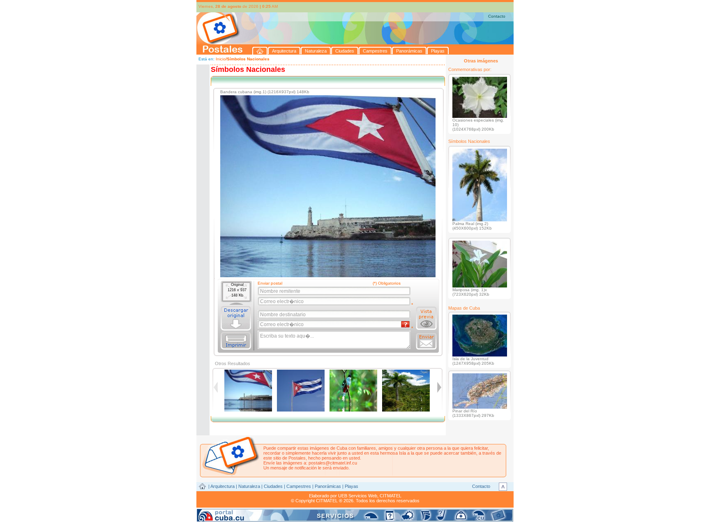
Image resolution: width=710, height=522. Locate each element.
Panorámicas (328, 486)
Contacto (496, 16)
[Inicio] (260, 51)
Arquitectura (222, 486)
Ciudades (273, 486)
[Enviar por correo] (426, 341)
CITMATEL (390, 495)
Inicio (221, 59)
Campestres (298, 486)
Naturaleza (249, 486)
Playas (351, 486)
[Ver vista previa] (426, 318)
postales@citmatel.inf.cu (333, 462)
